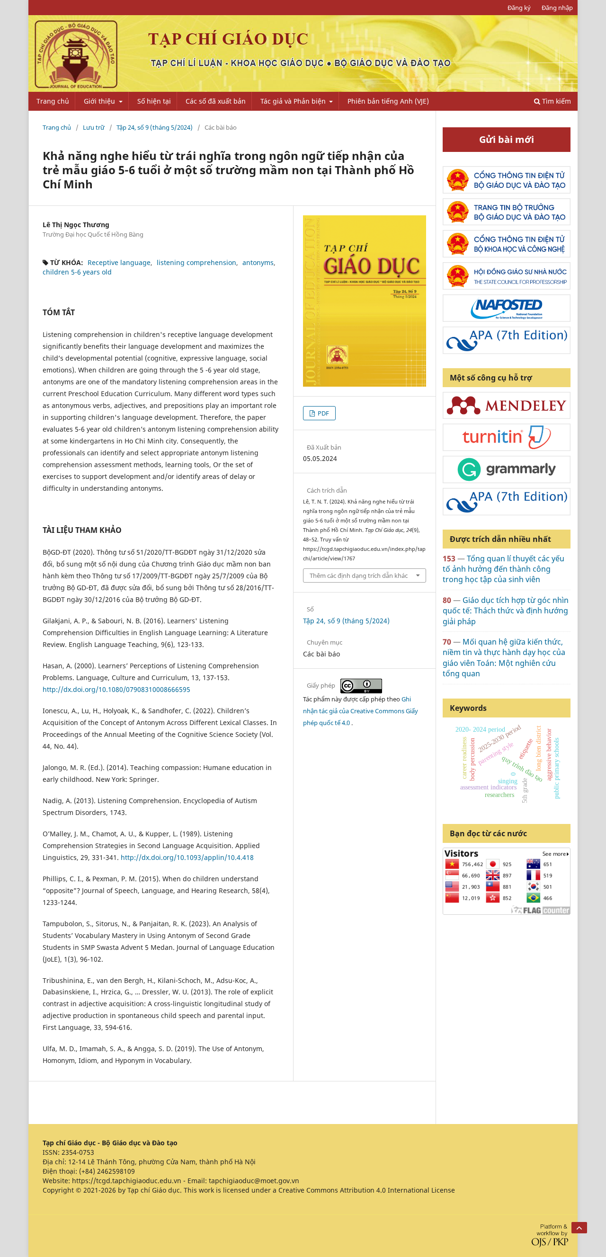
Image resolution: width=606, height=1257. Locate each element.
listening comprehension (196, 262)
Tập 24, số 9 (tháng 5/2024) (154, 127)
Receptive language (119, 262)
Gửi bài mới (506, 139)
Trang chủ (52, 101)
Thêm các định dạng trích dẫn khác (359, 575)
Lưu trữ (94, 127)
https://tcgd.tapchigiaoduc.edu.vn (126, 1180)
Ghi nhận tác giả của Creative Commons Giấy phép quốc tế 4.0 (360, 711)
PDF (322, 413)
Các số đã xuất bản (216, 101)
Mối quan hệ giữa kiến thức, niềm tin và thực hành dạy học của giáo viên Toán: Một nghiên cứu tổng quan (504, 658)
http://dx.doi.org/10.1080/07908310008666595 (116, 689)
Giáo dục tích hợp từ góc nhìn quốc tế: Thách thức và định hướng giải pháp (506, 611)
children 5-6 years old (77, 271)
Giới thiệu (100, 101)
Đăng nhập (557, 7)
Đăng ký (519, 7)
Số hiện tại (154, 101)
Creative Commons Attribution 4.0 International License (366, 1190)
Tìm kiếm (555, 101)
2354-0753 (78, 1152)
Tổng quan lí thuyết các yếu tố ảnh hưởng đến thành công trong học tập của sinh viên (503, 569)
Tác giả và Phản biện (294, 101)
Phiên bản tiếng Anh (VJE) (388, 101)
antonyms (258, 262)
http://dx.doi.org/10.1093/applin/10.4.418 (187, 857)
